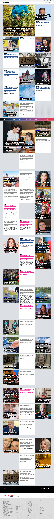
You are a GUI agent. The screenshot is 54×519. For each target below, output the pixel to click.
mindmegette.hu (30, 507)
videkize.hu (29, 511)
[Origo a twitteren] (43, 488)
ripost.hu (41, 500)
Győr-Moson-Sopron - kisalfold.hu (7, 508)
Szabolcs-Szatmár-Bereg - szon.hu (8, 515)
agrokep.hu (17, 514)
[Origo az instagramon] (44, 488)
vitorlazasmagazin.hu (30, 510)
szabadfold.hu (17, 507)
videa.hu (41, 509)
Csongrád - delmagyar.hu (6, 505)
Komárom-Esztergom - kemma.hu (7, 512)
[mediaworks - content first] (8, 496)
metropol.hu (41, 501)
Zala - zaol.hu (17, 502)
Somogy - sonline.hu (6, 514)
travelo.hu (29, 508)
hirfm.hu (41, 515)
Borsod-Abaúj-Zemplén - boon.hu (7, 504)
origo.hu (17, 509)
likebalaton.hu (30, 505)
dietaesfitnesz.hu (30, 509)
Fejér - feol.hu (5, 507)
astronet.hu (29, 501)
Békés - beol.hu (5, 503)
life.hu (41, 502)
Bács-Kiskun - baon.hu (6, 501)
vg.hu (16, 513)
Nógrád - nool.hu (5, 513)
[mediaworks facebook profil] (47, 496)
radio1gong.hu (42, 514)
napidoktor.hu (29, 506)
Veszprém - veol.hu (18, 501)
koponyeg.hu (42, 508)
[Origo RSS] (48, 488)
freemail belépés (48, 2)
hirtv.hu (17, 508)
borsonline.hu (29, 516)
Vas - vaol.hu (17, 500)
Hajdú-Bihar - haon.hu (6, 509)
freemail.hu (41, 507)
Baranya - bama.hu (6, 502)
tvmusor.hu (29, 512)
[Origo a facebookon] (41, 488)
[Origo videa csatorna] (46, 488)
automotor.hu (29, 502)
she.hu (41, 503)
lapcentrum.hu (42, 510)
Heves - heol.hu (5, 510)
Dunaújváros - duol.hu (6, 506)
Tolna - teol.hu (5, 516)
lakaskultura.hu (30, 503)
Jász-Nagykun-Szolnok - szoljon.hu (8, 511)
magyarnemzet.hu (18, 506)
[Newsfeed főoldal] (6, 488)
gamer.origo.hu (30, 504)
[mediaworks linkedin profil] (49, 496)
